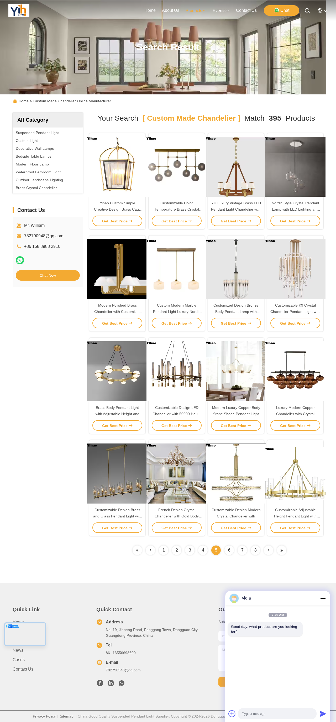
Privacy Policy (44, 716)
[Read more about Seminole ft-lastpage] (281, 550)
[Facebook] (100, 684)
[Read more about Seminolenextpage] (268, 550)
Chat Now (48, 275)
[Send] (323, 713)
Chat (284, 10)
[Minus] (323, 598)
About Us (21, 631)
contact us (246, 10)
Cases (19, 659)
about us (170, 10)
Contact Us (23, 669)
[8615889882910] (121, 684)
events (219, 10)
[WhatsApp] (20, 260)
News (18, 650)
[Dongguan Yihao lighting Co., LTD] (18, 10)
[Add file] (232, 713)
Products (21, 641)
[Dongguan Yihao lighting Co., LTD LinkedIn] (110, 684)
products (194, 10)
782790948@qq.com (43, 236)
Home (150, 10)
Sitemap (67, 716)
